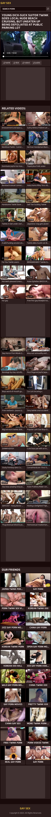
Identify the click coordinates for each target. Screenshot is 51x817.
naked (27, 63)
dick (17, 63)
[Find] (48, 9)
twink (8, 63)
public (37, 63)
